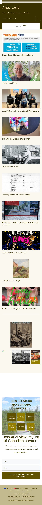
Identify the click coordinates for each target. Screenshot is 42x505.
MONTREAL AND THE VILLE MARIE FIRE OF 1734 (20, 224)
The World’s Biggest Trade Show (16, 139)
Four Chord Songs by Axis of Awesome (19, 308)
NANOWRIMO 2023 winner (14, 252)
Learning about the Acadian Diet (16, 195)
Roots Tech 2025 (9, 83)
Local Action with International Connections (20, 111)
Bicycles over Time (10, 167)
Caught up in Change (11, 280)
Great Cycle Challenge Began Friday (18, 55)
